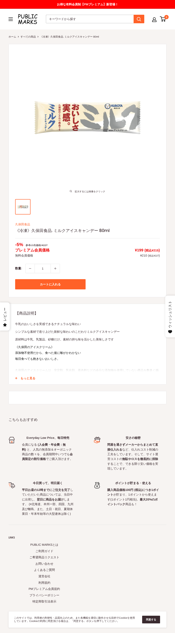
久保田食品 (22, 224)
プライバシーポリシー (44, 595)
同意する (151, 619)
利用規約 (44, 582)
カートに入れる (50, 284)
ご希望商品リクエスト (44, 557)
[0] (163, 19)
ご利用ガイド (44, 551)
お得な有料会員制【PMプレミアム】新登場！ (87, 4)
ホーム (12, 36)
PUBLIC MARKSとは (44, 544)
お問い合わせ (44, 563)
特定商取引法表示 (44, 601)
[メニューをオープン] (11, 19)
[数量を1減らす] (30, 268)
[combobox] (90, 19)
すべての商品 (28, 36)
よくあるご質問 (44, 570)
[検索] (139, 19)
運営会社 (44, 576)
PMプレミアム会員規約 (44, 589)
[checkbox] (55, 268)
